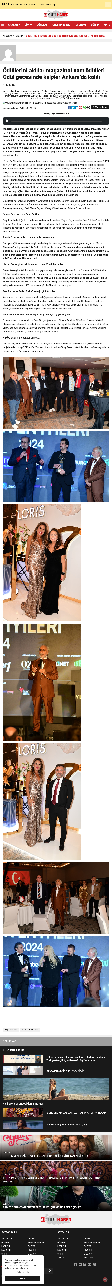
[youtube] (89, 1265)
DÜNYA (28, 24)
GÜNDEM (42, 24)
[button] (110, 25)
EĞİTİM (95, 24)
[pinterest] (81, 108)
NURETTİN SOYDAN (30, 1030)
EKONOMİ (81, 24)
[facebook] (69, 108)
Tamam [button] (23, 1278)
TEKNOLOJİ (89, 1258)
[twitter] (73, 108)
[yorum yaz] (88, 108)
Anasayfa (7, 36)
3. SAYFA (32, 1254)
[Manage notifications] (105, 1279)
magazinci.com (11, 1030)
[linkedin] (77, 108)
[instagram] (84, 1265)
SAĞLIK (60, 1258)
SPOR (4, 1254)
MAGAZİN (6, 1250)
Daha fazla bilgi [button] (23, 1272)
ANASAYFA (14, 24)
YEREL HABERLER (61, 24)
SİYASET (32, 1250)
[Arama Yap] (108, 4)
